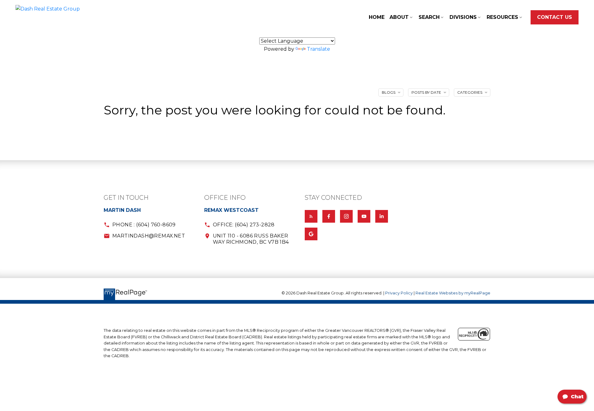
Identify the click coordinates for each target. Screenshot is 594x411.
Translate (318, 49)
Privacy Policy (399, 293)
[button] (555, 17)
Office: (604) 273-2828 (244, 225)
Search (429, 17)
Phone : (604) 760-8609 (144, 225)
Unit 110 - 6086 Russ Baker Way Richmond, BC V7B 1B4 (251, 239)
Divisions (463, 17)
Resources (502, 17)
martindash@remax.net (148, 236)
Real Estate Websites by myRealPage (452, 293)
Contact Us (554, 17)
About (399, 17)
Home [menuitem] (377, 17)
